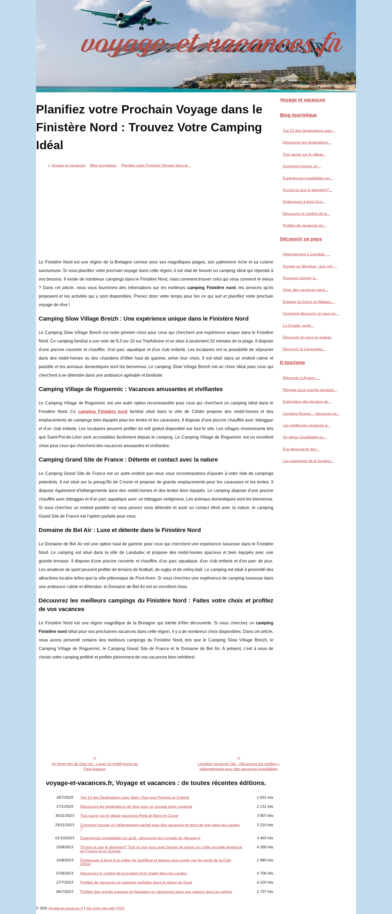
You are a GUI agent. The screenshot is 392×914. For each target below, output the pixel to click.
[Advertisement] (156, 209)
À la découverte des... (301, 449)
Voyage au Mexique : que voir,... (310, 266)
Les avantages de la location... (308, 461)
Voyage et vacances (68, 165)
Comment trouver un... (302, 166)
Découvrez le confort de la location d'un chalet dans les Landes (133, 873)
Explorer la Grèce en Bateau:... (309, 302)
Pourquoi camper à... (300, 278)
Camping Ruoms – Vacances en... (311, 413)
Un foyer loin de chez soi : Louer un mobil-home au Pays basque (94, 766)
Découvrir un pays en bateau (307, 337)
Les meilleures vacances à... (307, 425)
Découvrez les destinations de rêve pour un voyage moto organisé (136, 806)
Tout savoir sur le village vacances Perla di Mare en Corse (129, 815)
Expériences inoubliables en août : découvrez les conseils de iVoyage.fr (140, 838)
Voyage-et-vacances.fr (65, 908)
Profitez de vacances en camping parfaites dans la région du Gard (136, 882)
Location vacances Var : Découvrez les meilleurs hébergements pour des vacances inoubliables (238, 766)
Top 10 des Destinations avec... (309, 130)
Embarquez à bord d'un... (304, 201)
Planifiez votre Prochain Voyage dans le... (156, 165)
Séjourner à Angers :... (302, 378)
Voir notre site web (100, 908)
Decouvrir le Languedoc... (304, 349)
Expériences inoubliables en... (308, 178)
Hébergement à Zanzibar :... (306, 254)
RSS (121, 908)
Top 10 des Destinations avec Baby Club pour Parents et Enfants (134, 797)
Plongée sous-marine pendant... (310, 390)
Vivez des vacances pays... (305, 289)
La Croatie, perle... (298, 325)
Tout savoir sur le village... (304, 154)
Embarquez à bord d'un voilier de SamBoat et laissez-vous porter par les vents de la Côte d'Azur (155, 862)
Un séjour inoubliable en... (305, 437)
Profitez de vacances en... (304, 225)
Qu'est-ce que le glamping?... (307, 190)
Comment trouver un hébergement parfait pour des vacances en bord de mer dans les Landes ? (160, 827)
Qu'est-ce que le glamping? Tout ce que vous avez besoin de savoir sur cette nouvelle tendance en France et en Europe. (161, 849)
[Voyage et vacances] (196, 46)
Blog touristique (103, 165)
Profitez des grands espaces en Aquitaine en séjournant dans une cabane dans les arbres (156, 891)
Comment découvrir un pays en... (311, 313)
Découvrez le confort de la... (306, 213)
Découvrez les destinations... (307, 142)
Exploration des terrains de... (307, 401)
